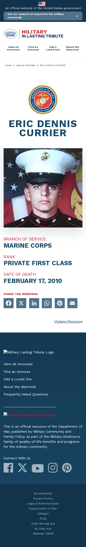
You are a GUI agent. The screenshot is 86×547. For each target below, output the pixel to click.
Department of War (43, 508)
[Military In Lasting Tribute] (43, 34)
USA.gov (43, 513)
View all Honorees (13, 48)
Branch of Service (25, 239)
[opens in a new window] (9, 303)
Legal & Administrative (43, 503)
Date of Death (20, 274)
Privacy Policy (43, 498)
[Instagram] (53, 468)
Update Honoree (68, 321)
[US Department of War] (43, 415)
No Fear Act (43, 528)
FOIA (43, 518)
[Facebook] (8, 468)
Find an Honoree (33, 48)
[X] (22, 468)
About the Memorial (72, 48)
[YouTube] (37, 468)
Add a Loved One (53, 48)
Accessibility (43, 493)
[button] (43, 16)
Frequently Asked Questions (26, 394)
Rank (9, 256)
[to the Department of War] (41, 3)
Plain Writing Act (43, 523)
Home (8, 65)
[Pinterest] (67, 468)
